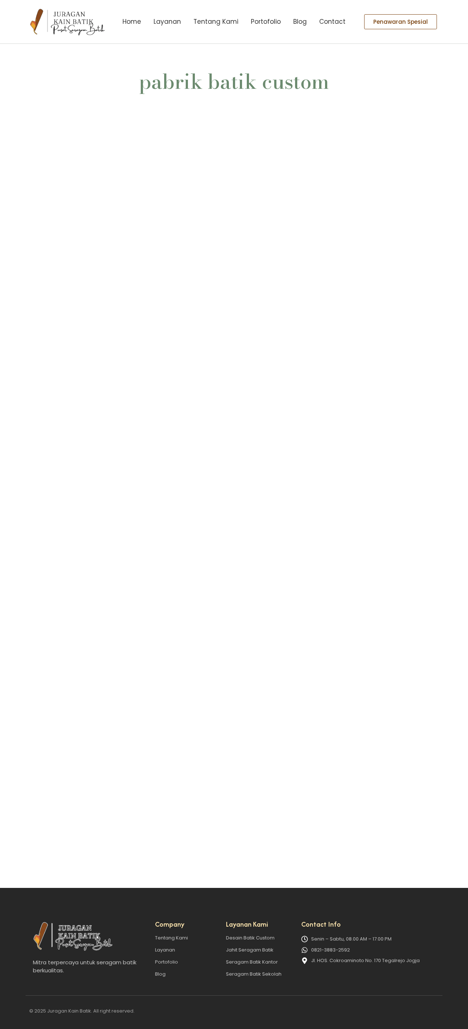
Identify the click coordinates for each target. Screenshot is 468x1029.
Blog (300, 21)
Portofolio (266, 21)
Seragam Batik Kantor (252, 961)
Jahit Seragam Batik (249, 949)
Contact (332, 21)
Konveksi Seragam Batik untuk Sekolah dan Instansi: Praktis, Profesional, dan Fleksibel (183, 453)
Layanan (167, 21)
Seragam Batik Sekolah (254, 974)
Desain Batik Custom (250, 937)
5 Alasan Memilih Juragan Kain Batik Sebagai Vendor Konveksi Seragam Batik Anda (177, 811)
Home (131, 21)
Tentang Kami (215, 21)
